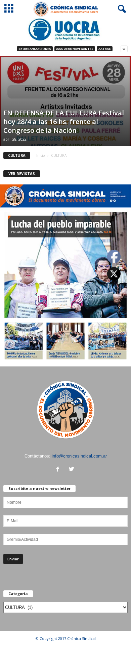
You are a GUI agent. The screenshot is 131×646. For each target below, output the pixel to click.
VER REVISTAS (21, 173)
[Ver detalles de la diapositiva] (65, 29)
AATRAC (104, 49)
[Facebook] (59, 469)
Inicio (40, 155)
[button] (120, 9)
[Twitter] (72, 469)
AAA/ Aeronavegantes (74, 49)
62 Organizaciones (34, 49)
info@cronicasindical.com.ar (79, 456)
